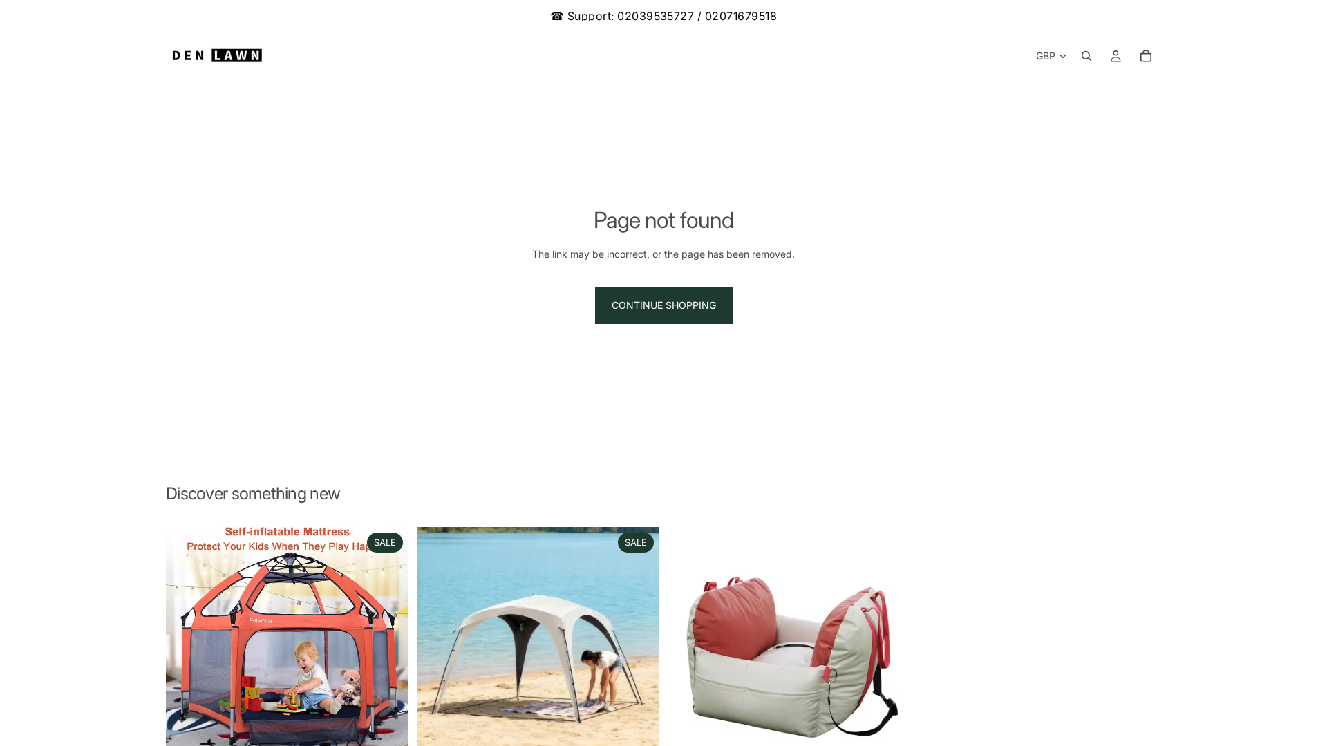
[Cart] (1146, 56)
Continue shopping (664, 305)
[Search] (1086, 56)
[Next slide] (387, 642)
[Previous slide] (186, 642)
